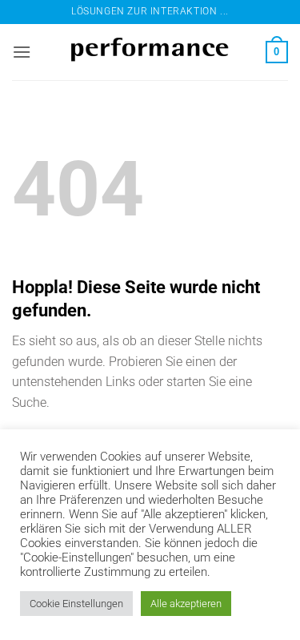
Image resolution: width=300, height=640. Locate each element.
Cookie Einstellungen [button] (76, 604)
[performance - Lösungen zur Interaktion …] (150, 52)
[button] (21, 51)
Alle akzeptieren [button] (186, 604)
